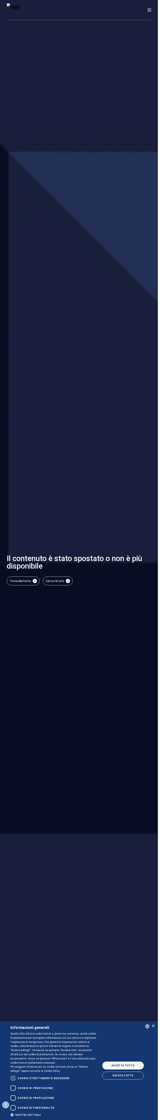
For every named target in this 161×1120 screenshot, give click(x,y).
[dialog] (79, 1070)
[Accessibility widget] (5, 1104)
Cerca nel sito (55, 581)
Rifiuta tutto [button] (123, 1075)
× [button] (153, 1026)
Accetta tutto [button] (123, 1065)
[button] (54, 1115)
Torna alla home (20, 581)
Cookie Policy (52, 1071)
